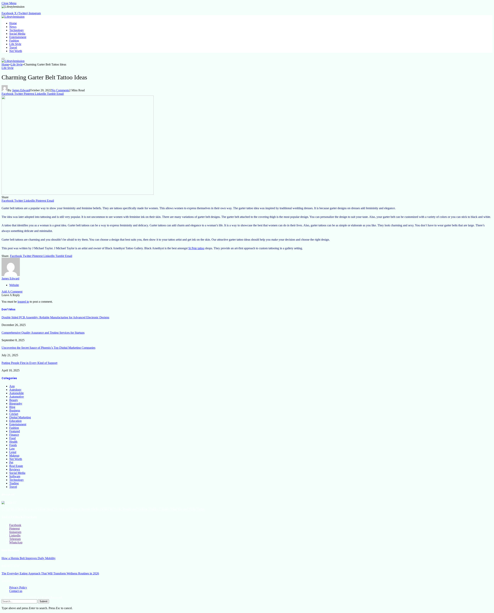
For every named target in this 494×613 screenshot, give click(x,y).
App (12, 386)
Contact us (15, 591)
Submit (43, 601)
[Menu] (3, 58)
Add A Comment (12, 291)
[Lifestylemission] (13, 16)
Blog (12, 407)
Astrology (15, 389)
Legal (12, 452)
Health (13, 441)
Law (12, 448)
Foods (13, 445)
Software (14, 476)
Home (13, 23)
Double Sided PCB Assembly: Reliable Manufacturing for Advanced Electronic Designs (55, 317)
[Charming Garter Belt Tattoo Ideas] (78, 193)
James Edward (21, 90)
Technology (16, 30)
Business (14, 410)
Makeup (14, 455)
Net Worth (15, 51)
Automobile (16, 393)
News (12, 26)
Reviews (14, 469)
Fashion (14, 40)
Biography (15, 403)
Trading (14, 483)
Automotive (16, 396)
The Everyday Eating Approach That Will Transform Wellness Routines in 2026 (50, 573)
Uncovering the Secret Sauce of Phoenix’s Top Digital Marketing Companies (48, 347)
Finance (14, 434)
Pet (11, 462)
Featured (14, 431)
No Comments (60, 90)
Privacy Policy (18, 587)
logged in (23, 301)
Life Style (15, 44)
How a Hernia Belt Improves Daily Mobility (29, 558)
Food (12, 438)
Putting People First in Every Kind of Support (29, 362)
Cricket (13, 414)
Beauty (13, 400)
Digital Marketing (20, 417)
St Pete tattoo (196, 248)
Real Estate (16, 466)
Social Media (17, 33)
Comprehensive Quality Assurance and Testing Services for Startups (43, 332)
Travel (13, 47)
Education (15, 420)
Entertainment (17, 37)
